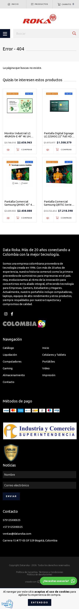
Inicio (45, 347)
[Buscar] (74, 33)
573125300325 (11, 520)
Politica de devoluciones (39, 574)
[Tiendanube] (39, 582)
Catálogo (8, 347)
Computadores (12, 361)
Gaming (7, 368)
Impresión (48, 375)
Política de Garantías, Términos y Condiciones (39, 572)
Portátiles (48, 361)
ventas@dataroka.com (17, 533)
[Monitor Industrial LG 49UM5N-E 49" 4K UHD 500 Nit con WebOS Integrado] (8, 150)
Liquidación (10, 354)
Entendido (39, 602)
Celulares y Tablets (54, 354)
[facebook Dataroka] (12, 314)
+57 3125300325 (13, 526)
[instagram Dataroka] (6, 314)
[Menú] (5, 33)
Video (46, 368)
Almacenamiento (14, 375)
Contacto (8, 381)
